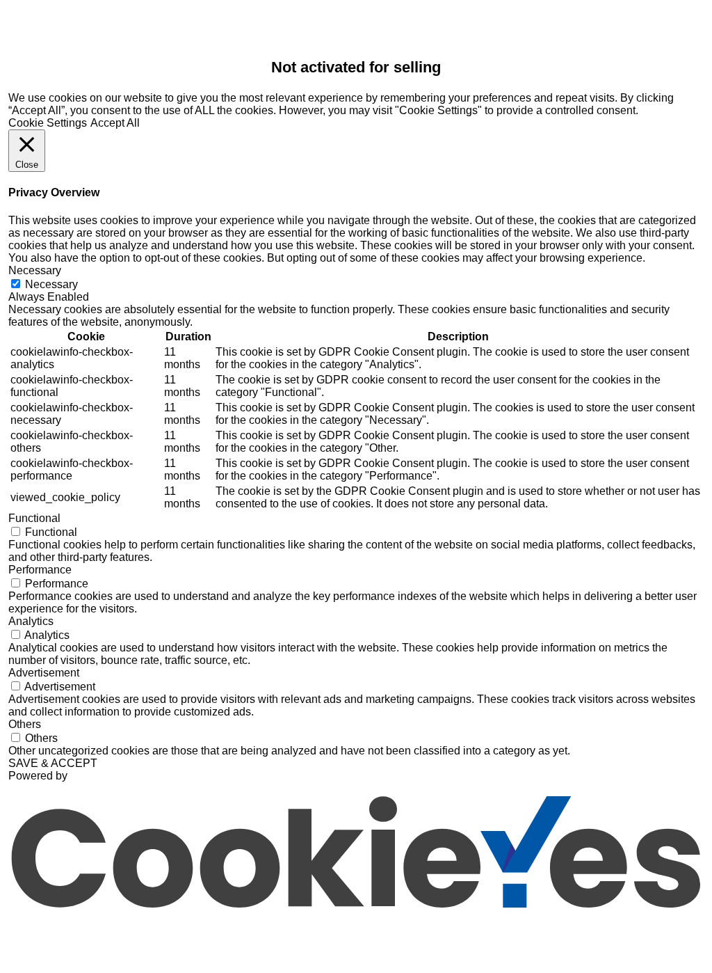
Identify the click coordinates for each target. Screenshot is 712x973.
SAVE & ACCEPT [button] (52, 763)
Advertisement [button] (43, 673)
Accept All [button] (115, 123)
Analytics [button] (31, 621)
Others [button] (24, 724)
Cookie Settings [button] (47, 123)
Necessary (51, 284)
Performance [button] (40, 570)
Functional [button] (34, 518)
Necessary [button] (34, 270)
